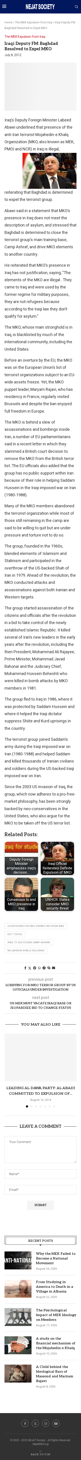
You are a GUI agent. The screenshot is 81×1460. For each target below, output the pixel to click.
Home (8, 22)
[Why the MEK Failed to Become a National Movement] (18, 1260)
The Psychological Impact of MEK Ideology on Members (56, 1315)
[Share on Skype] (48, 968)
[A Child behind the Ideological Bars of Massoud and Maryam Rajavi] (18, 1374)
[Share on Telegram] (44, 968)
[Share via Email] (53, 968)
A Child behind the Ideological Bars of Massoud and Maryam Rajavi (54, 1374)
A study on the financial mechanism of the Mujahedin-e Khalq (55, 1343)
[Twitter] (35, 1423)
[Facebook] (25, 1423)
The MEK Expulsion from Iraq (33, 22)
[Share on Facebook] (25, 968)
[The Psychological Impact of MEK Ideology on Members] (18, 1317)
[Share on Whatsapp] (39, 968)
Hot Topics (14, 934)
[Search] (76, 7)
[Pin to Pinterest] (34, 968)
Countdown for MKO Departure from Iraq (35, 926)
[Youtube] (56, 1423)
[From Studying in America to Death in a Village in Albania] (18, 1289)
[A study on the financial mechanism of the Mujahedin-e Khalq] (18, 1345)
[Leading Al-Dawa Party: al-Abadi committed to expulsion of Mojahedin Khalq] (40, 1058)
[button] (8, 1070)
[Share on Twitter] (29, 968)
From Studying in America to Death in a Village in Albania (54, 1286)
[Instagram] (45, 1423)
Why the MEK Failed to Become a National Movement (55, 1258)
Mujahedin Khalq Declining (25, 950)
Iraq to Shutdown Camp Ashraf (28, 942)
